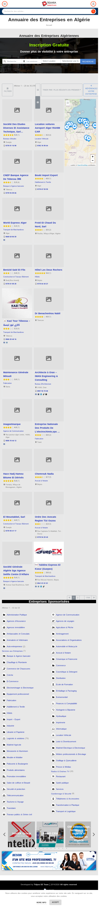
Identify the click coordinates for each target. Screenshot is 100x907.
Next (93, 834)
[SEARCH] (93, 11)
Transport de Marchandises (13, 229)
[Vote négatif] (30, 146)
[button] (93, 157)
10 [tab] (66, 850)
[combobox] (12, 61)
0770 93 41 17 (11, 530)
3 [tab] (39, 850)
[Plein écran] (68, 103)
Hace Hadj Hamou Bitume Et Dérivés (13, 476)
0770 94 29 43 (42, 537)
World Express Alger (15, 223)
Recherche (88, 61)
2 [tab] (35, 850)
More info (42, 902)
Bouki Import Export (46, 175)
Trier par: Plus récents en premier (61, 90)
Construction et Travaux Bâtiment (16, 276)
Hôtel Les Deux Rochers (48, 270)
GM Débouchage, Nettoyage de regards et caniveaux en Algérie (78, 833)
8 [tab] (59, 850)
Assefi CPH (50, 833)
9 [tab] (62, 850)
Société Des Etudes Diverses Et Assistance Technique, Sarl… (16, 128)
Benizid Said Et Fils (14, 270)
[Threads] (46, 394)
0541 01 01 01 (42, 583)
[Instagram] (7, 342)
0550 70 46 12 (11, 440)
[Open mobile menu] (5, 3)
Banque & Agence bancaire (13, 186)
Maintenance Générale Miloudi (15, 374)
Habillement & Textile (43, 182)
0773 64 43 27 (42, 283)
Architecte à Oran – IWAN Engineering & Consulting (46, 376)
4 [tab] (43, 850)
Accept (55, 902)
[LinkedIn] (41, 394)
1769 (88, 597)
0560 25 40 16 (11, 339)
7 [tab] (55, 850)
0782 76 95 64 (42, 145)
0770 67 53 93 (42, 189)
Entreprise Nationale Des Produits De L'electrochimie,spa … (47, 428)
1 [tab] (31, 850)
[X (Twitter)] (38, 394)
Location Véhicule (41, 138)
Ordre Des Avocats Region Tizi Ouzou (45, 519)
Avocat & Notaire (41, 480)
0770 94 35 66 (11, 193)
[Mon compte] (93, 3)
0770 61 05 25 (11, 283)
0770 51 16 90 (11, 145)
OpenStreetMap (82, 165)
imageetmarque (12, 424)
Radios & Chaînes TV (60, 771)
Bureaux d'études (9, 138)
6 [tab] (51, 850)
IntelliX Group (21, 833)
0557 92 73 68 (42, 391)
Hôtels (37, 276)
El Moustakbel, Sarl (14, 517)
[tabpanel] (21, 834)
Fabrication (7, 383)
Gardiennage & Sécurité (61, 794)
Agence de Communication (13, 431)
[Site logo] (49, 4)
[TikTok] (44, 394)
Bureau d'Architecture (43, 384)
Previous (4, 834)
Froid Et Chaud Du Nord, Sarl (45, 225)
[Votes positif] (25, 146)
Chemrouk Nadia (44, 474)
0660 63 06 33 (11, 236)
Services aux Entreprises (12, 651)
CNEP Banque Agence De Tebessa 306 (15, 177)
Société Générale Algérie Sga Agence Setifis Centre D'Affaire (16, 571)
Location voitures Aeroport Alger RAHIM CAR (47, 128)
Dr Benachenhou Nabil (47, 313)
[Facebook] (4, 240)
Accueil (49, 25)
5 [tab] (47, 850)
